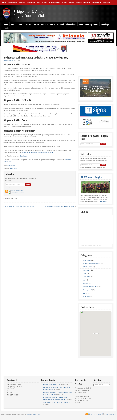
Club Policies (71, 24)
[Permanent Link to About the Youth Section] (95, 187)
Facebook (23, 156)
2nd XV (36, 24)
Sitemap (29, 414)
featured (10, 165)
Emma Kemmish (8, 60)
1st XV (28, 24)
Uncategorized (87, 290)
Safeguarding (96, 2)
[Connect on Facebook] (16, 193)
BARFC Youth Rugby (91, 177)
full (14, 165)
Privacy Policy (36, 414)
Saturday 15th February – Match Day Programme (59, 206)
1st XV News (86, 260)
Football (60, 24)
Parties (6, 28)
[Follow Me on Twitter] (16, 191)
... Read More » (103, 201)
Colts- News (86, 277)
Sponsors (22, 2)
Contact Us (31, 2)
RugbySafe (106, 2)
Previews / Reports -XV (90, 286)
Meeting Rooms (91, 24)
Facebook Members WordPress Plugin (91, 245)
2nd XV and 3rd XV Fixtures (58, 2)
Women (44, 24)
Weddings (105, 24)
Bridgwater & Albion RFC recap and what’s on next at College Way (36, 57)
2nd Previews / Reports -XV (91, 263)
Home (6, 24)
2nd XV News (87, 267)
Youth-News (86, 296)
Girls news (86, 283)
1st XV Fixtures (42, 2)
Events (71, 2)
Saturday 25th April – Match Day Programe (56, 402)
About (4, 2)
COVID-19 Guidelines (83, 2)
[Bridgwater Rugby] (28, 18)
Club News (13, 168)
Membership (12, 2)
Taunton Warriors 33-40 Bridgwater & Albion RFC (20, 206)
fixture (84, 280)
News (13, 24)
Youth (52, 24)
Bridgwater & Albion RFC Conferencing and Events (37, 152)
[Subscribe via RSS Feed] (6, 191)
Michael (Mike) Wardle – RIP (52, 385)
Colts (84, 273)
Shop (81, 24)
